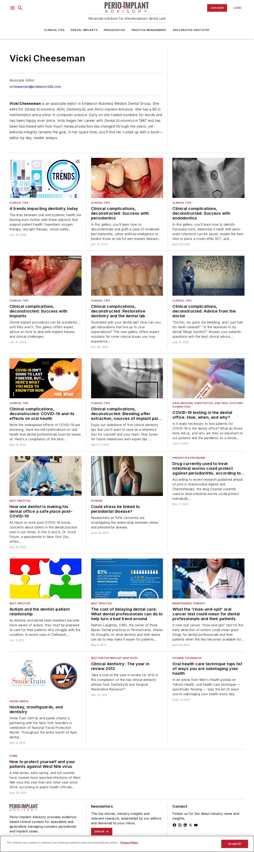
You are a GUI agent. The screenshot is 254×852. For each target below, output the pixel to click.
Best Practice (20, 500)
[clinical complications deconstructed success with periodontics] (127, 178)
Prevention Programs (188, 457)
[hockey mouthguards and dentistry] (46, 676)
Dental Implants (84, 30)
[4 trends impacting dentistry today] (46, 178)
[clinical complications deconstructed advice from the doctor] (208, 276)
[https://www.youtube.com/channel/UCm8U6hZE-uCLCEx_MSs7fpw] (196, 825)
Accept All (234, 843)
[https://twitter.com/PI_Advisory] (190, 825)
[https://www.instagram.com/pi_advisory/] (180, 825)
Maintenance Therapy (188, 603)
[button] (12, 8)
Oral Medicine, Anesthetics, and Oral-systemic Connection (207, 405)
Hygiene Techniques (187, 658)
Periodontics (114, 30)
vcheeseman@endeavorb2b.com (35, 87)
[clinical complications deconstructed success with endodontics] (208, 178)
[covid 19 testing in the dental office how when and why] (208, 378)
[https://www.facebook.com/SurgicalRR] (174, 825)
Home (13, 755)
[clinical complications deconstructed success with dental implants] (46, 276)
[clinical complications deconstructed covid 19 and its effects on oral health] (46, 378)
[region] (127, 844)
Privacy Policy (129, 842)
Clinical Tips (54, 30)
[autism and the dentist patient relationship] (46, 578)
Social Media (19, 701)
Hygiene (96, 500)
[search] (20, 8)
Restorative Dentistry (191, 30)
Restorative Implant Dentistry (114, 658)
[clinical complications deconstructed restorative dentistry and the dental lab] (127, 276)
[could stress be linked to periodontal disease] (127, 476)
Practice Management (149, 30)
